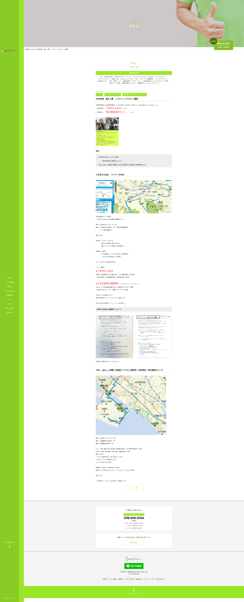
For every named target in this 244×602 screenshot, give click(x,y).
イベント (128, 77)
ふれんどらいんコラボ (126, 79)
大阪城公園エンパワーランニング (132, 81)
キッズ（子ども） (161, 77)
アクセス (9, 299)
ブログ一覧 (134, 488)
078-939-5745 (134, 518)
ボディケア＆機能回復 (146, 79)
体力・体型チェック (115, 81)
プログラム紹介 (10, 291)
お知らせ (151, 77)
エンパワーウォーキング (140, 77)
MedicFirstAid (108, 77)
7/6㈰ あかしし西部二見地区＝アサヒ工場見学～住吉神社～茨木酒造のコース (122, 164)
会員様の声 (9, 295)
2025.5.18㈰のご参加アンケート (112, 160)
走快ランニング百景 (114, 83)
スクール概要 (9, 282)
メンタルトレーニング (161, 79)
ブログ (9, 304)
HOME (9, 278)
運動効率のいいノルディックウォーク (148, 83)
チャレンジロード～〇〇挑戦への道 (108, 79)
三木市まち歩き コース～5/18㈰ (109, 157)
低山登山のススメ (103, 81)
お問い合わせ (9, 308)
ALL (101, 77)
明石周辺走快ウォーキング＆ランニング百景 (155, 81)
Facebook (9, 312)
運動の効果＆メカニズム (129, 83)
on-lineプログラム (119, 77)
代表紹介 (9, 286)
